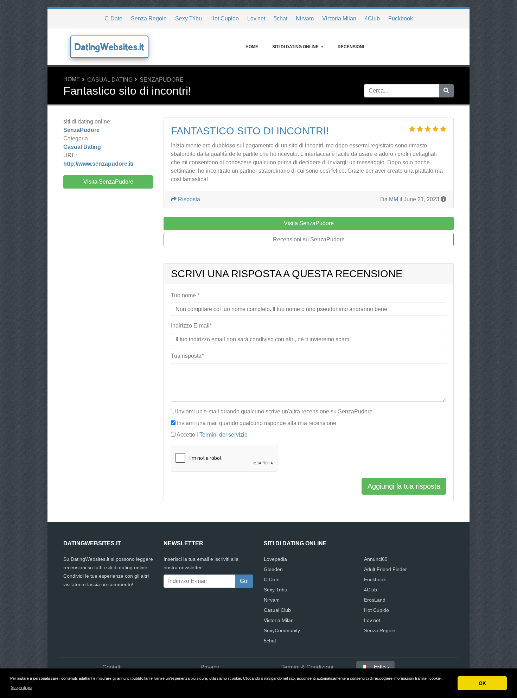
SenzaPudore (162, 80)
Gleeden (273, 569)
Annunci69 (376, 559)
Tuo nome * (185, 295)
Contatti (112, 667)
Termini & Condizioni (307, 667)
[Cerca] (446, 90)
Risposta (188, 199)
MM (393, 199)
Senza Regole (149, 18)
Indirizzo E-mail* (191, 326)
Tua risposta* (187, 356)
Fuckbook (400, 18)
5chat (280, 18)
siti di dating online (295, 46)
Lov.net (256, 18)
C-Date (113, 18)
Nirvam (305, 18)
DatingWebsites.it (109, 46)
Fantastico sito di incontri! (250, 131)
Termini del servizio (223, 435)
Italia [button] (380, 668)
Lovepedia (275, 559)
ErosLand (374, 600)
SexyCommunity (282, 630)
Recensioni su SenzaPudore (309, 239)
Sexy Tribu (188, 18)
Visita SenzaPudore (108, 182)
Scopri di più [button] (21, 687)
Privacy (209, 667)
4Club (372, 18)
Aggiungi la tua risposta (404, 486)
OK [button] (482, 683)
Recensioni (351, 46)
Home (251, 46)
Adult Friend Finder (385, 569)
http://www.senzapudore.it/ (98, 164)
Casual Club (277, 610)
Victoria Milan (339, 18)
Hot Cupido (224, 18)
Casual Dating (110, 80)
